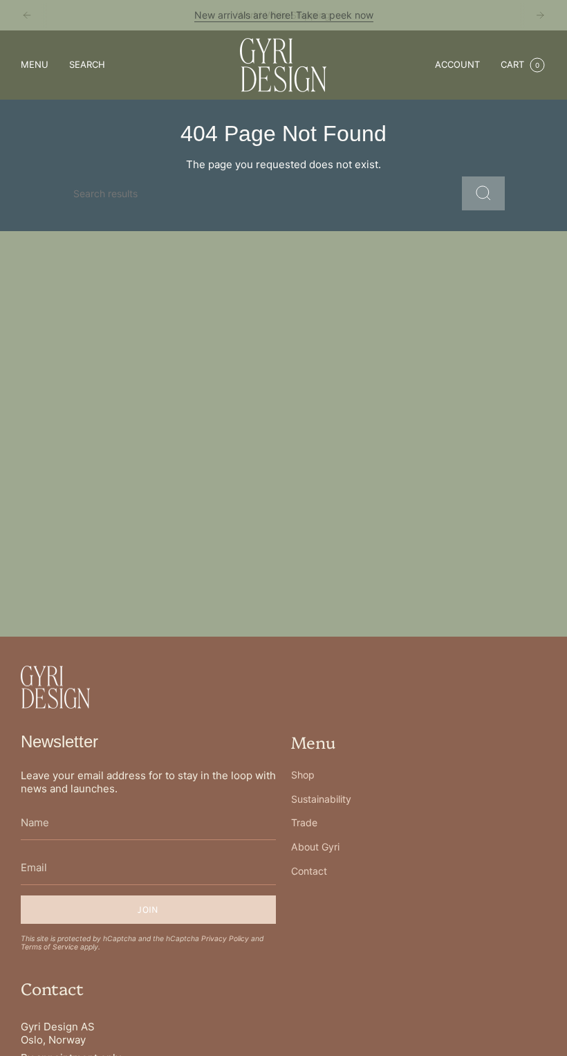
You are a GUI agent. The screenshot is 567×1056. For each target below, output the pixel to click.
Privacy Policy (225, 938)
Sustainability (321, 799)
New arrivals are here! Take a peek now (283, 15)
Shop (303, 775)
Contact (309, 871)
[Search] (483, 193)
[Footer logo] (55, 687)
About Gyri (315, 847)
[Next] (540, 15)
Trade (304, 822)
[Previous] (27, 15)
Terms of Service (49, 947)
